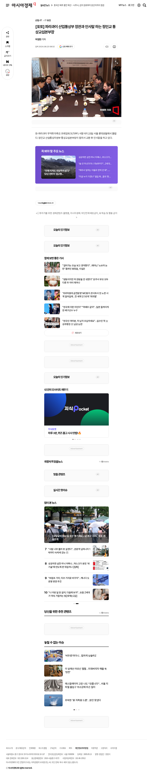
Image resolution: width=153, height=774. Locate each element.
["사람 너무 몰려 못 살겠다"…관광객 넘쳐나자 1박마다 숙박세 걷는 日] (101, 556)
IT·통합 (48, 20)
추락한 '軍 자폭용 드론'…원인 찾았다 (83, 700)
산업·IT (38, 20)
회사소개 (9, 748)
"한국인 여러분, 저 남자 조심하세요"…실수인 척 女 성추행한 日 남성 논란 (85, 323)
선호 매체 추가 (67, 46)
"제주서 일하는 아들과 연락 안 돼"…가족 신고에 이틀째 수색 (95, 170)
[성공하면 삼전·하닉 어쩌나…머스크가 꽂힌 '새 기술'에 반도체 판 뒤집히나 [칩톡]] (101, 571)
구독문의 (53, 748)
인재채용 (32, 748)
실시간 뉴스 (45, 5)
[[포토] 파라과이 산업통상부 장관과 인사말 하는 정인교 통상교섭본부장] (76, 87)
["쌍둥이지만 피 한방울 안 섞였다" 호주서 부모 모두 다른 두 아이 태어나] (52, 286)
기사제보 (62, 748)
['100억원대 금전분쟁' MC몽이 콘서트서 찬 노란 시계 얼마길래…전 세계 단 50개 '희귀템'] (52, 300)
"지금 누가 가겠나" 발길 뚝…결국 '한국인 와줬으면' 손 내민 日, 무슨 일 (95, 176)
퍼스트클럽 (43, 748)
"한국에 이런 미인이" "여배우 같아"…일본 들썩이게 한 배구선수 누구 (85, 309)
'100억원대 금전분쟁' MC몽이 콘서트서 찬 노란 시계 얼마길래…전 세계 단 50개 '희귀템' (85, 295)
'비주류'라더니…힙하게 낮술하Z (80, 655)
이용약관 (94, 748)
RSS (70, 748)
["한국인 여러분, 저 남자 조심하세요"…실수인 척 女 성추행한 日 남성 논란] (52, 327)
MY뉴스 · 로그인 (126, 5)
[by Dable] (104, 613)
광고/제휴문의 (21, 748)
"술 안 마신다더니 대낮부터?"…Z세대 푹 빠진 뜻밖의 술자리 (95, 163)
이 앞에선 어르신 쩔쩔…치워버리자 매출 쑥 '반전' (86, 670)
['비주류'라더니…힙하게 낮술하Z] (53, 661)
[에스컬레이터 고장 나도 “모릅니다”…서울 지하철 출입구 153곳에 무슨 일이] (53, 691)
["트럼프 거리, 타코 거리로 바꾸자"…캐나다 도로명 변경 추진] (101, 585)
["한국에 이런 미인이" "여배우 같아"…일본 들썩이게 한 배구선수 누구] (52, 314)
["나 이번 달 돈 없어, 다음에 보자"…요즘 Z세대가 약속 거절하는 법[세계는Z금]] (101, 599)
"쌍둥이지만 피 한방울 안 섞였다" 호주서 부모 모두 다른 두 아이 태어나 (85, 281)
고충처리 (104, 748)
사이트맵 (113, 748)
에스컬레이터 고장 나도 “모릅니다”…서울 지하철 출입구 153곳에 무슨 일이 (86, 685)
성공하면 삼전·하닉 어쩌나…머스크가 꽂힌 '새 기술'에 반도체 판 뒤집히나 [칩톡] (95, 157)
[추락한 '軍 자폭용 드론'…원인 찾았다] (53, 706)
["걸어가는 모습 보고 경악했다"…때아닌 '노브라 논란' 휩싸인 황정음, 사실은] (52, 272)
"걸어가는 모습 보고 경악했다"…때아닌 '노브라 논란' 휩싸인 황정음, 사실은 (84, 267)
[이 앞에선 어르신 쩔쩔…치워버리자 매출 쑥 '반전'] (53, 676)
